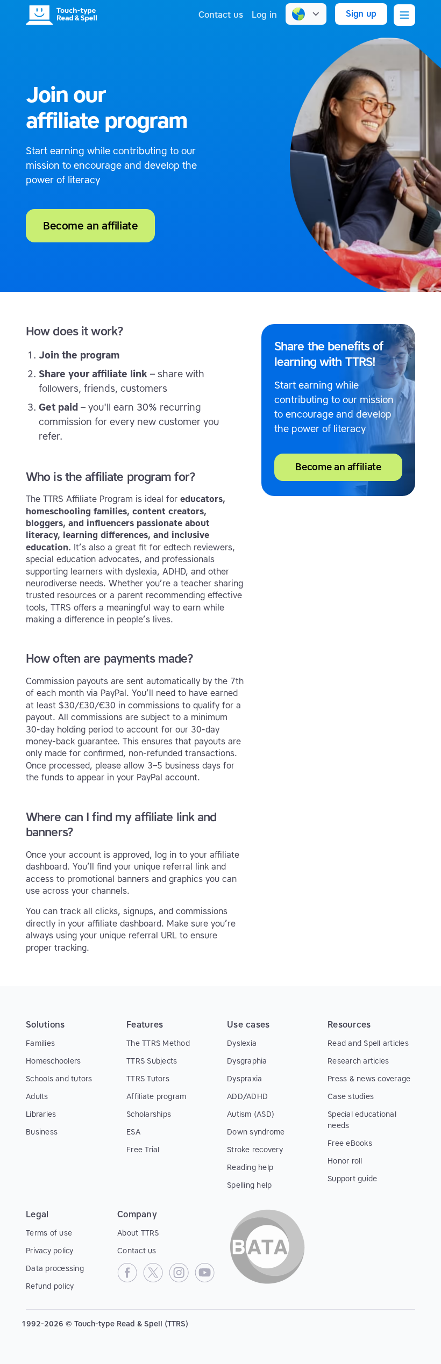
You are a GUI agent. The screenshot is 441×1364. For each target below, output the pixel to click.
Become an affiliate (338, 467)
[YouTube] (204, 1272)
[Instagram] (178, 1272)
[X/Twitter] (152, 1272)
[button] (306, 14)
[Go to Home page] (61, 15)
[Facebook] (127, 1272)
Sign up (361, 14)
